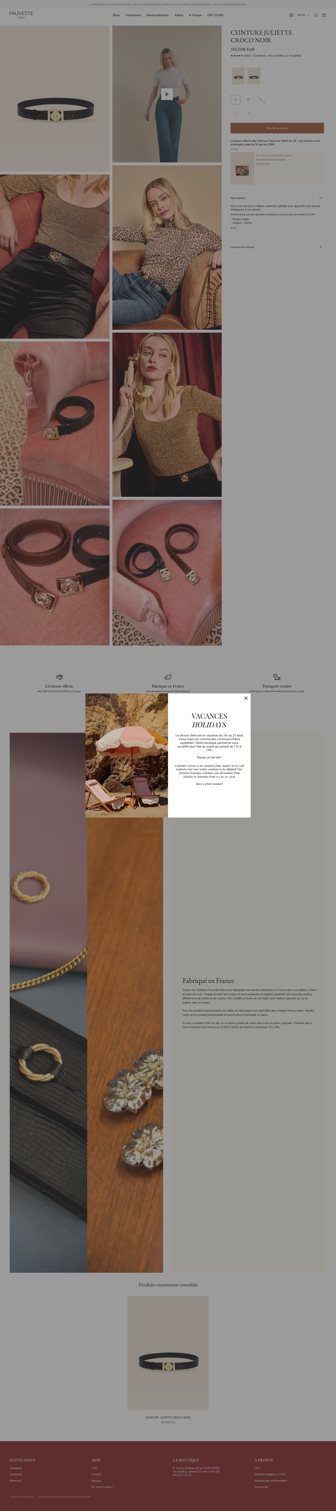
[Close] (246, 698)
